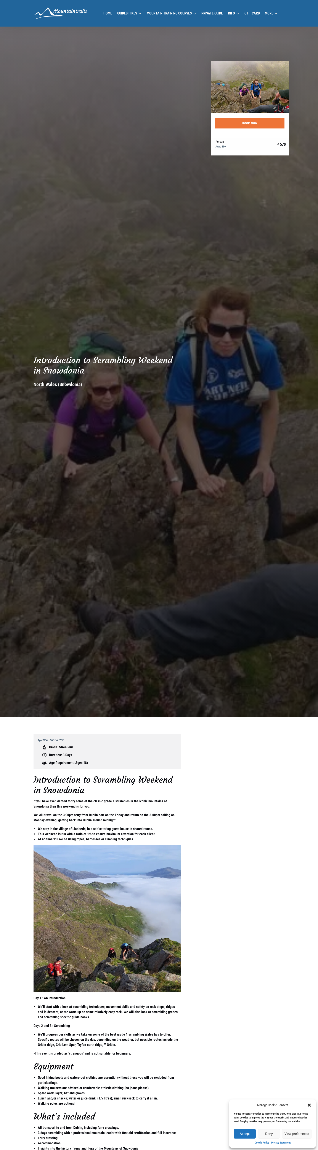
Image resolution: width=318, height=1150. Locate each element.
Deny (269, 1134)
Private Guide (212, 13)
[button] (309, 1105)
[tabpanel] (250, 87)
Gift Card (252, 13)
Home (107, 13)
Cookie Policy (262, 1142)
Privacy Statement (281, 1142)
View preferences (296, 1134)
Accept (245, 1134)
